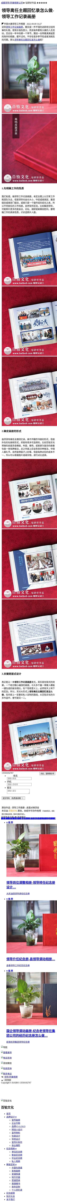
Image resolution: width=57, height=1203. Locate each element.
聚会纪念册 (17, 1155)
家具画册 (10, 818)
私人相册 (16, 1161)
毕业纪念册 (17, 1158)
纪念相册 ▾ (11, 1149)
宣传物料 (16, 1133)
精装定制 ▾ (11, 1164)
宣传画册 (16, 1120)
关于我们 (10, 1199)
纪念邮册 (10, 1193)
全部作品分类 (7, 817)
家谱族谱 (16, 1174)
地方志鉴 (16, 1177)
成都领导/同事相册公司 (12, 3)
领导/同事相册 (11, 1077)
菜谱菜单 (16, 1180)
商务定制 (16, 1187)
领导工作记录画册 (14, 27)
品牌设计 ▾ (11, 1117)
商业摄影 (16, 1145)
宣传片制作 (17, 1142)
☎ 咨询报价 (20, 817)
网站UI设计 (17, 1129)
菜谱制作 (17, 818)
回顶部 (8, 1080)
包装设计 (16, 1136)
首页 (8, 1114)
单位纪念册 (17, 1152)
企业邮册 (26, 818)
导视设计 (16, 1139)
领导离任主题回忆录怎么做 (27, 40)
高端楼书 (46, 818)
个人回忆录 (17, 1190)
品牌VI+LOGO (18, 1126)
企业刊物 (16, 1123)
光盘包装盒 (36, 818)
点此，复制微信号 (47, 774)
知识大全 (10, 1196)
